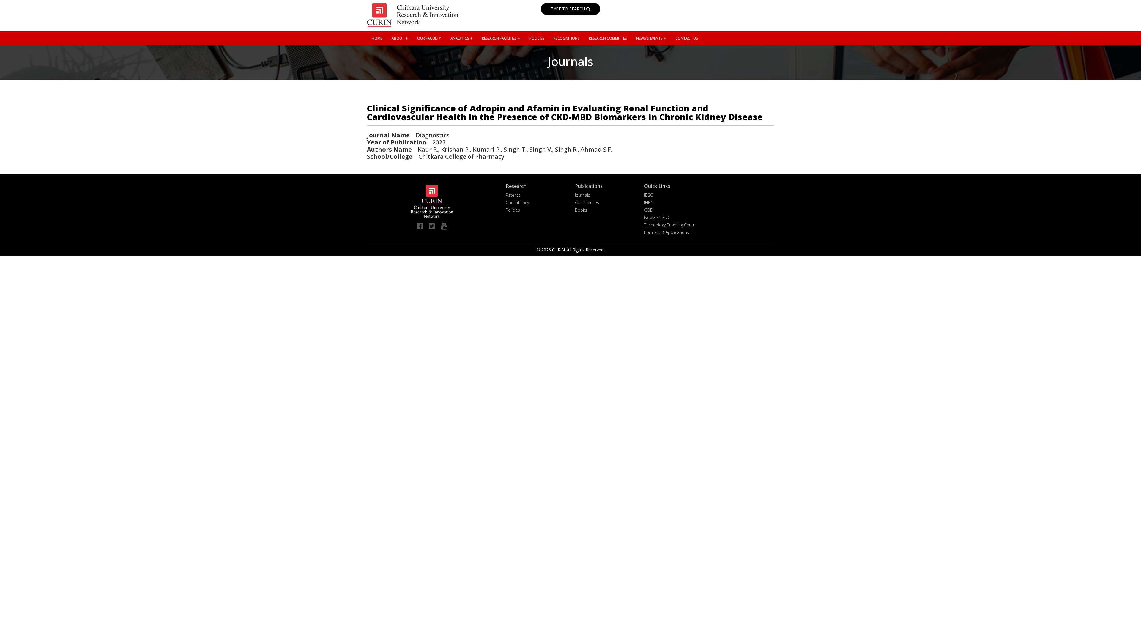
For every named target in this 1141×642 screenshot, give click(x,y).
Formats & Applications (666, 232)
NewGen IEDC (657, 217)
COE (648, 210)
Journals (582, 195)
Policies (513, 210)
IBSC (648, 195)
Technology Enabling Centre (670, 225)
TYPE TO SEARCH (568, 9)
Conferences (587, 202)
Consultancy (517, 202)
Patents (513, 195)
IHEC (648, 202)
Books (581, 210)
